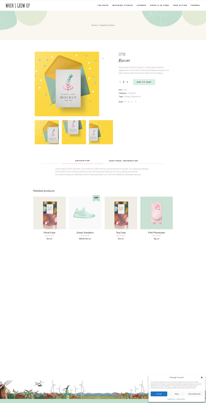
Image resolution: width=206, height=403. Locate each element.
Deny (177, 394)
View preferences (194, 394)
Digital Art (136, 97)
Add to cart (144, 82)
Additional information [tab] (123, 161)
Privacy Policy (180, 399)
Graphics (104, 25)
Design (127, 97)
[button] (202, 377)
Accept (159, 394)
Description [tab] (82, 161)
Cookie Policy (171, 399)
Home (94, 25)
